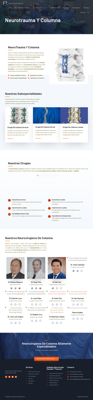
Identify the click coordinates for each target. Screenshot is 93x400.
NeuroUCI (66, 8)
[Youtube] (13, 377)
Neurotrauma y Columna (39, 8)
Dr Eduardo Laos (15, 298)
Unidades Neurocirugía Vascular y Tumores (55, 368)
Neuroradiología (54, 8)
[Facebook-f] (6, 377)
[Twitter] (9, 377)
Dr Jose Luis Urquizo (15, 317)
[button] (11, 138)
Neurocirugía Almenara (16, 3)
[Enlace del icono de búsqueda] (88, 12)
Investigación (76, 8)
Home (10, 8)
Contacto (82, 12)
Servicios (29, 367)
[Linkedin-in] (16, 377)
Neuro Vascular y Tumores (21, 8)
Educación (86, 8)
